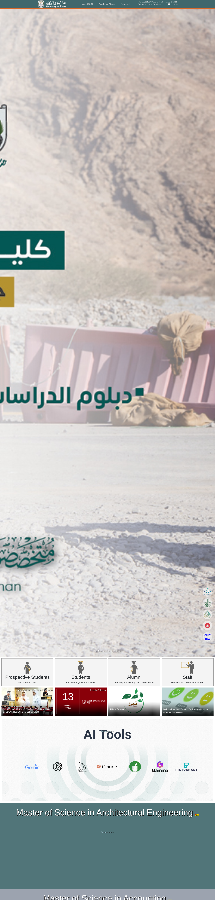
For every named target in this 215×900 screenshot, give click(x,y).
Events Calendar (98, 690)
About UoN (87, 4)
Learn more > (107, 731)
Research (125, 4)
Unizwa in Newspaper (42, 690)
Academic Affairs (107, 4)
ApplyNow (207, 637)
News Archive (23, 690)
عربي (175, 4)
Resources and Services (149, 4)
